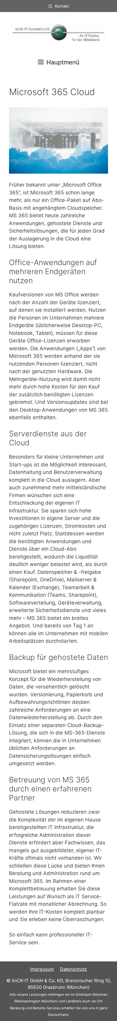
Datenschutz (73, 969)
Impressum (42, 969)
